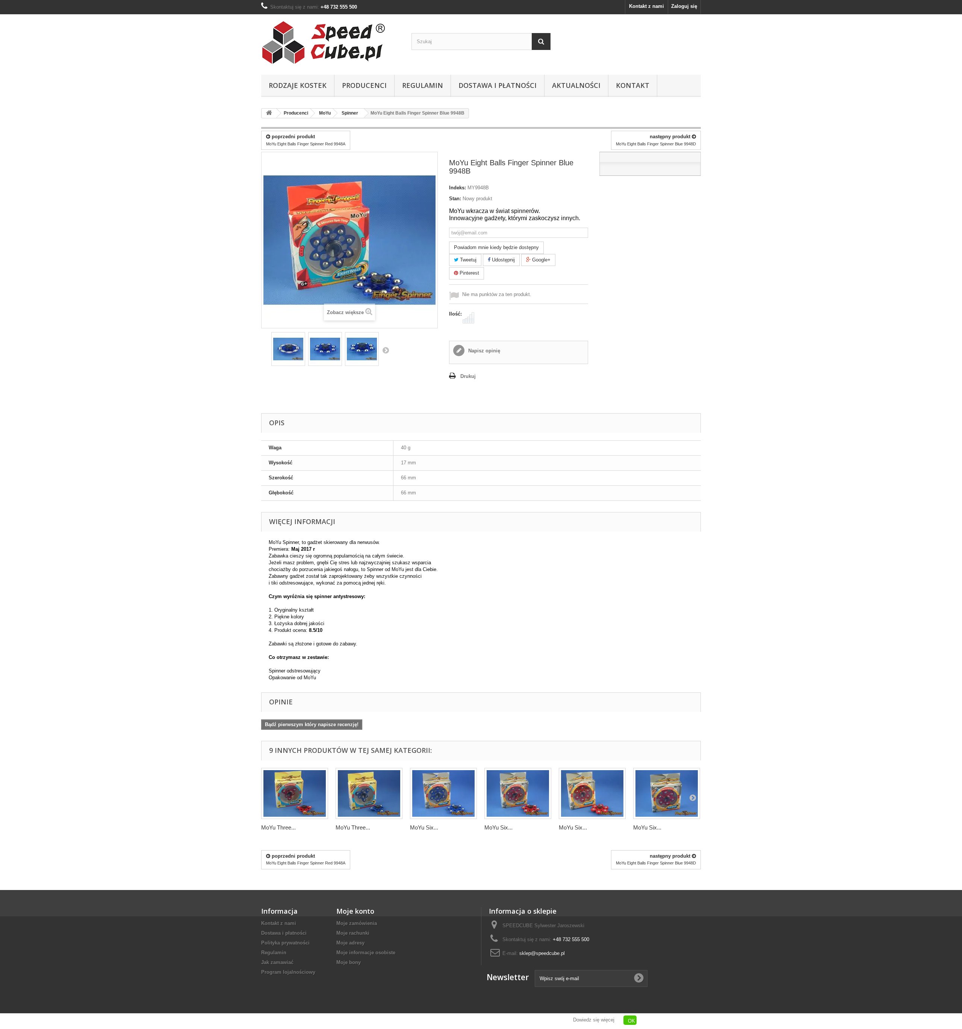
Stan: (455, 198)
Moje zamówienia (356, 923)
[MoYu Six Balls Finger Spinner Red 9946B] (666, 793)
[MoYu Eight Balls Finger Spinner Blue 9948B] (288, 349)
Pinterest (468, 273)
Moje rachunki (352, 933)
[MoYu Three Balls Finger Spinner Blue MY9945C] (369, 793)
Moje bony (348, 962)
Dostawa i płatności (497, 85)
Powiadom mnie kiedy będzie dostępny (496, 247)
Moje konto (355, 911)
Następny (385, 350)
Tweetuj (467, 260)
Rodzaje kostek (298, 85)
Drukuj (468, 376)
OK (631, 1021)
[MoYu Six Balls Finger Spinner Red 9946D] (517, 793)
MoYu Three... (278, 827)
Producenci (364, 85)
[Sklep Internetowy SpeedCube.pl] (330, 42)
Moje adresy (350, 943)
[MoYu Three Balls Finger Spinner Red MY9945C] (294, 793)
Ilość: (455, 314)
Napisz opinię (483, 351)
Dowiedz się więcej (593, 1020)
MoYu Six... (424, 827)
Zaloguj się (684, 6)
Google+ (541, 260)
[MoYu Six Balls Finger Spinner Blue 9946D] (443, 793)
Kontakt (632, 85)
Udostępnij (502, 260)
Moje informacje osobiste (365, 952)
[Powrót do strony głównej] (269, 113)
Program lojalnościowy (288, 972)
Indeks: (457, 187)
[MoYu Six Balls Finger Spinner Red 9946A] (592, 793)
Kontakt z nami (646, 6)
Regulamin (422, 85)
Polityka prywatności (285, 943)
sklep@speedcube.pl (542, 953)
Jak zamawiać (277, 962)
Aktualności (576, 85)
